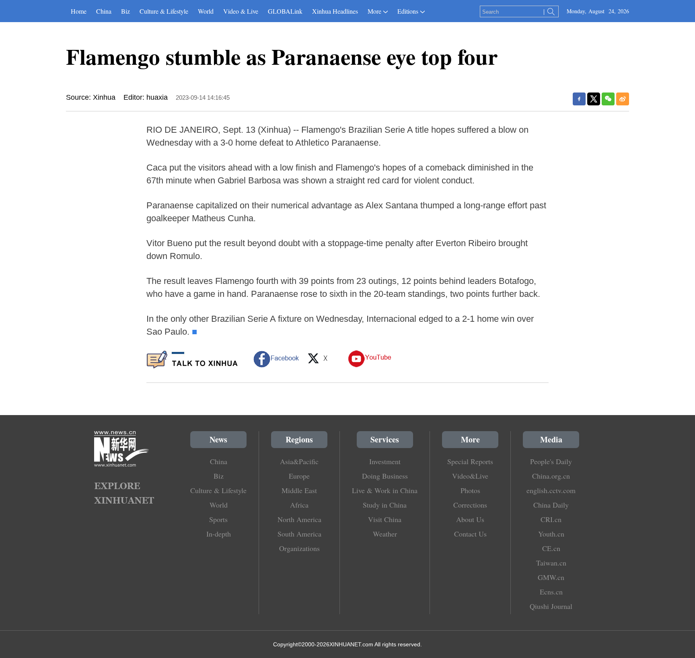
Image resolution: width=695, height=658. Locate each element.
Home (78, 11)
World (206, 11)
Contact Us (470, 534)
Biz (125, 11)
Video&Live (470, 476)
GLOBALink (285, 11)
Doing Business (385, 476)
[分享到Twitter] (593, 99)
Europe (299, 476)
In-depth (218, 534)
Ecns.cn (551, 591)
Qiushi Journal (551, 606)
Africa (299, 505)
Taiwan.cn (551, 563)
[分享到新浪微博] (622, 99)
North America (299, 519)
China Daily (551, 505)
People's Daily (551, 461)
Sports (218, 519)
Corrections (470, 505)
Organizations (299, 548)
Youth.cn (551, 534)
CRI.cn (551, 519)
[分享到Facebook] (579, 99)
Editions (407, 11)
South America (299, 534)
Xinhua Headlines (335, 11)
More (374, 11)
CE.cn (551, 548)
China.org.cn (551, 476)
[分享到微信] (608, 99)
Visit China (384, 519)
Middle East (299, 490)
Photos (470, 490)
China (103, 11)
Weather (385, 534)
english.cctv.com (551, 490)
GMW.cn (551, 577)
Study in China (385, 505)
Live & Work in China (384, 490)
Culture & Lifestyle (164, 11)
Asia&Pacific (299, 461)
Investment (385, 461)
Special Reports (470, 461)
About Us (470, 519)
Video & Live (240, 11)
